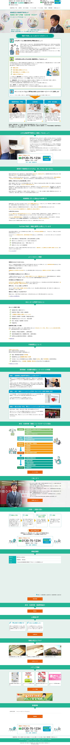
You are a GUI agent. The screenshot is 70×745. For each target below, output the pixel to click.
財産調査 (39, 446)
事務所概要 (35, 598)
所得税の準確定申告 (39, 458)
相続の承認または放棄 (39, 453)
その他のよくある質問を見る (14, 296)
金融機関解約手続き (39, 465)
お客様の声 (35, 634)
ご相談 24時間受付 (35, 159)
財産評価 (39, 448)
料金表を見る (12, 338)
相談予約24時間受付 (35, 729)
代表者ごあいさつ (35, 500)
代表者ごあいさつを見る (14, 363)
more (17, 111)
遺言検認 (39, 450)
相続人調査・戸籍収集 (39, 444)
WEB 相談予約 (21, 739)
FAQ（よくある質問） (28, 739)
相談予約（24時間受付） (58, 2)
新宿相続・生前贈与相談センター (21, 3)
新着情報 (35, 716)
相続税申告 (39, 468)
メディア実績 (35, 689)
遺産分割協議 (39, 461)
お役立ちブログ (35, 661)
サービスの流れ (35, 472)
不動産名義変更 (39, 463)
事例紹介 (39, 739)
